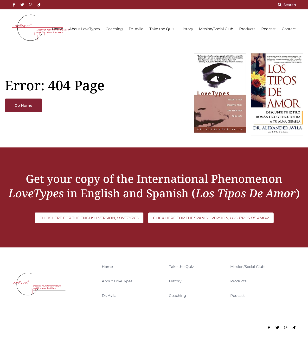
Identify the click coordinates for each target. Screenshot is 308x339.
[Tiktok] (39, 5)
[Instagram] (30, 5)
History (186, 29)
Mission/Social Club (216, 29)
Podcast (268, 29)
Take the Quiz (161, 29)
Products (247, 29)
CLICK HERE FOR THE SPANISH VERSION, (211, 218)
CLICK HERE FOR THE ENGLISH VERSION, (89, 218)
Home (57, 29)
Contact (289, 29)
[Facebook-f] (14, 5)
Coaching (114, 29)
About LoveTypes (84, 29)
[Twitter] (22, 5)
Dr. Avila (136, 29)
